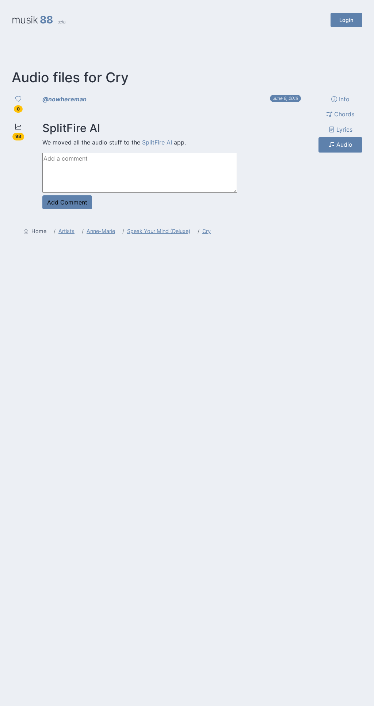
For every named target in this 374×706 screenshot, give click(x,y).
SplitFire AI (157, 142)
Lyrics (343, 129)
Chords (343, 114)
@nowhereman (64, 99)
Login (346, 20)
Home (38, 231)
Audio (343, 144)
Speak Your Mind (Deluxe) (158, 231)
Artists (66, 231)
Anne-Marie (101, 231)
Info (343, 99)
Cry (206, 231)
